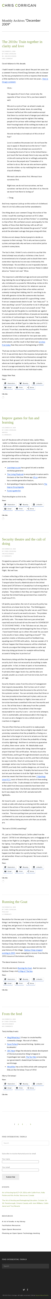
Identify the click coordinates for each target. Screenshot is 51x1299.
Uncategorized (10, 56)
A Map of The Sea (25, 971)
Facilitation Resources (11, 1225)
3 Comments (6, 435)
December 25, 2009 (9, 1019)
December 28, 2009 (9, 549)
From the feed (12, 1014)
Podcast (5, 912)
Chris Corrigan (10, 54)
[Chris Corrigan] (24, 5)
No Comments (7, 1026)
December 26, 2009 (9, 907)
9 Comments (7, 556)
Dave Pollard (12, 1044)
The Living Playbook (15, 474)
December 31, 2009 (8, 51)
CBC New (11, 1051)
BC (3, 56)
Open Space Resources (11, 1229)
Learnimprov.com (14, 467)
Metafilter (11, 1067)
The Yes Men (31, 1057)
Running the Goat (14, 902)
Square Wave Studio (42, 1295)
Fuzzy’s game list (14, 491)
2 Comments (6, 914)
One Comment (7, 58)
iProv (35, 477)
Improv (5, 432)
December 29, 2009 (9, 428)
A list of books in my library (13, 1221)
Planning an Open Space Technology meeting (21, 1233)
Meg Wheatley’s (13, 1037)
